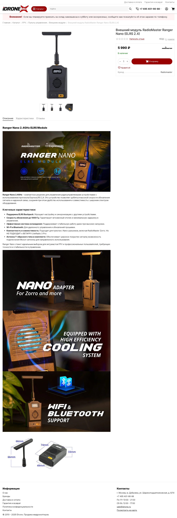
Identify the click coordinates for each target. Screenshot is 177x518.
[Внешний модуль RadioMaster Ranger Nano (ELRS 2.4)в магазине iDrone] (57, 65)
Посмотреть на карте (127, 510)
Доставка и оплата (133, 2)
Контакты (169, 2)
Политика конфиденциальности (18, 506)
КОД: (161, 39)
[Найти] (130, 9)
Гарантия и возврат (154, 2)
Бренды (6, 496)
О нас (5, 493)
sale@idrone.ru (124, 506)
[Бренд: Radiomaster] (167, 47)
